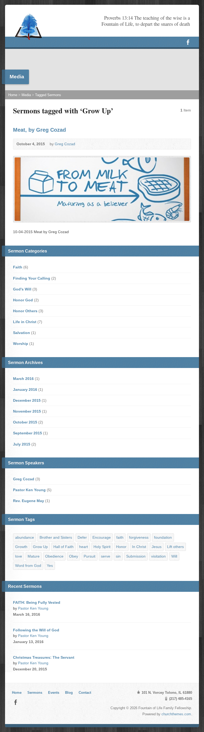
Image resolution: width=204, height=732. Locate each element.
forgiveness (138, 537)
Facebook (15, 702)
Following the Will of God (36, 630)
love (18, 556)
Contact (85, 693)
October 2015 (25, 422)
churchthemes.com (176, 714)
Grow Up (40, 547)
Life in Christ (24, 322)
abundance (24, 537)
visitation (158, 556)
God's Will (22, 289)
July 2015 (21, 444)
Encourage (101, 537)
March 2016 (23, 378)
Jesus (157, 547)
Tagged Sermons (48, 95)
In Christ (139, 547)
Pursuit (89, 556)
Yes (50, 565)
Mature (34, 556)
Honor (121, 547)
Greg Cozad (65, 144)
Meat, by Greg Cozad (39, 130)
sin (118, 556)
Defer (82, 537)
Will (174, 556)
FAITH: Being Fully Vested (36, 602)
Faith (17, 267)
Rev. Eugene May (28, 501)
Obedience (54, 556)
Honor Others (25, 311)
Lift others (175, 547)
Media (26, 95)
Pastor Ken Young (29, 490)
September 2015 (27, 433)
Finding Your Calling (31, 278)
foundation (163, 537)
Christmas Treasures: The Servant (43, 657)
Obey (73, 556)
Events (53, 693)
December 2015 (27, 400)
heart (83, 547)
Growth (21, 547)
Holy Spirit (102, 547)
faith (120, 537)
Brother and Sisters (56, 537)
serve (105, 556)
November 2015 (27, 411)
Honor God (23, 300)
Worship (20, 343)
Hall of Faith (63, 547)
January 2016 (25, 389)
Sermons (34, 693)
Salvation (21, 333)
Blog (69, 693)
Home (12, 95)
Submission (136, 556)
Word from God (28, 565)
